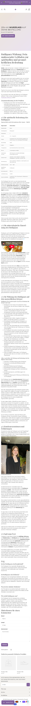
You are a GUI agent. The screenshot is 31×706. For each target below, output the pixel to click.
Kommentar (4, 629)
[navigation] (1, 2)
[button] (11, 649)
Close (15, 689)
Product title (4, 671)
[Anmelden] (26, 9)
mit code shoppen (8, 35)
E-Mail (3, 622)
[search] (4, 9)
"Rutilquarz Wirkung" (6, 97)
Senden (4, 644)
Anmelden (28, 684)
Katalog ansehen (2, 9)
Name (3, 616)
